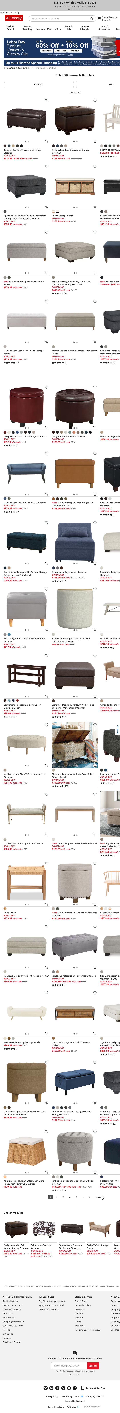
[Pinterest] (63, 1388)
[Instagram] (52, 1388)
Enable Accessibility (9, 12)
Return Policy (9, 1317)
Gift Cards (8, 1333)
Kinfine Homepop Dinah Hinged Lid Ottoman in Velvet (72, 504)
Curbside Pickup (83, 1305)
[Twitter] (46, 1388)
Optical (78, 1321)
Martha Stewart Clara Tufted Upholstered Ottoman (24, 775)
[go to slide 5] (79, 9)
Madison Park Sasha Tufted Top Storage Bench (24, 352)
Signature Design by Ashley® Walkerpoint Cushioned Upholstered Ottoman (73, 706)
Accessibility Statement (75, 1401)
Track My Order (10, 1301)
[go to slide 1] (69, 9)
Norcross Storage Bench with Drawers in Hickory (72, 1044)
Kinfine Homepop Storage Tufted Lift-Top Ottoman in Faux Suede (24, 1113)
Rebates (7, 1338)
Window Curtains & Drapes (75, 1286)
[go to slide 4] (77, 9)
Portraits (79, 1317)
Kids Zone (80, 1325)
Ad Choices (71, 1407)
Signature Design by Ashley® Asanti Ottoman (26, 975)
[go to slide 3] (74, 9)
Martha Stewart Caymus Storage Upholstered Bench (74, 352)
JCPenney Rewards (12, 1309)
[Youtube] (69, 1388)
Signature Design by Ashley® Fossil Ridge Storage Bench (72, 775)
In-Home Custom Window (87, 1329)
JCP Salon (79, 1313)
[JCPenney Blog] (75, 1388)
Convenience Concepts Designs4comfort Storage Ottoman (72, 1113)
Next (98, 1197)
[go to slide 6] (82, 9)
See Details (74, 1374)
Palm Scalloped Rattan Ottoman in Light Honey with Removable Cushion (24, 1182)
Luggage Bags (113, 1286)
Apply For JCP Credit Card (51, 1305)
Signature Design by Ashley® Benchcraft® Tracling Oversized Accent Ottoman (25, 217)
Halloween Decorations (96, 1286)
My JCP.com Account (13, 1305)
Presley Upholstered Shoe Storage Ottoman (74, 975)
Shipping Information (13, 1321)
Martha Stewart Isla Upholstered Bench (23, 843)
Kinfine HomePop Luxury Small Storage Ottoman (74, 914)
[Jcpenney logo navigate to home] (14, 18)
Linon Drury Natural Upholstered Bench (74, 843)
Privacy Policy (52, 1396)
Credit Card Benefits (49, 1309)
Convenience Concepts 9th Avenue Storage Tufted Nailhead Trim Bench (25, 573)
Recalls (6, 1329)
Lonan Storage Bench (62, 215)
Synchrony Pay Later (13, 1325)
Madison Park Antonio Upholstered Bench (25, 502)
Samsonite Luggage (43, 1286)
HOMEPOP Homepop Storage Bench (22, 1042)
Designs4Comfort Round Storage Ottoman (25, 436)
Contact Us (8, 1313)
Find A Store (81, 1301)
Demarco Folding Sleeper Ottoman (69, 572)
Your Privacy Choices (70, 1396)
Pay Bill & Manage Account (52, 1301)
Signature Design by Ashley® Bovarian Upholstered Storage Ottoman (71, 283)
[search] (93, 18)
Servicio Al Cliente (11, 1342)
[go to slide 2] (71, 9)
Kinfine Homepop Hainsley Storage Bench (24, 283)
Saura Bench (10, 912)
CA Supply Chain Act (95, 1396)
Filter (38, 84)
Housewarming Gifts (26, 1286)
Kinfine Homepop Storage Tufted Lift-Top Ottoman (73, 1182)
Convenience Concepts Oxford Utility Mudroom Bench (22, 706)
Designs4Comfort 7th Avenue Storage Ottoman (22, 151)
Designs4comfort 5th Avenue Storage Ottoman (70, 151)
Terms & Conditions (56, 1407)
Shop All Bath (57, 1286)
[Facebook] (58, 1388)
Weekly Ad (80, 1309)
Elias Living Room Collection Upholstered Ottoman (24, 640)
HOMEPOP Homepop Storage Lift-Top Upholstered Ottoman (71, 640)
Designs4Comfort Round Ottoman (69, 436)
